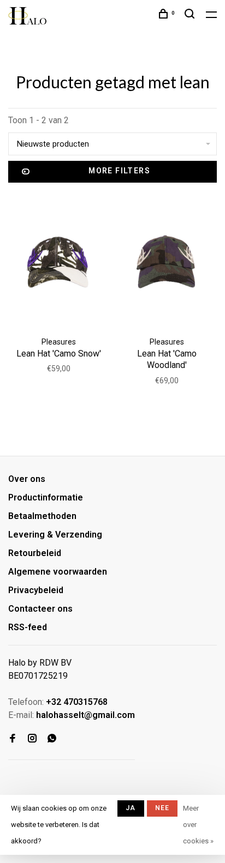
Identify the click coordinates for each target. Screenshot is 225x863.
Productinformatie (45, 497)
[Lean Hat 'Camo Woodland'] (166, 262)
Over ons (26, 479)
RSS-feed (27, 627)
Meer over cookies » (198, 824)
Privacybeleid (35, 590)
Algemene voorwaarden (57, 571)
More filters (119, 170)
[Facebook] (12, 739)
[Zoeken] (191, 15)
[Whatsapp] (52, 739)
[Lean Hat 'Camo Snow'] (58, 262)
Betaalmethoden (42, 516)
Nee (162, 808)
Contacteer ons (40, 609)
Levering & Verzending (55, 534)
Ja (130, 808)
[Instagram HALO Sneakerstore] (32, 739)
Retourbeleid (34, 553)
